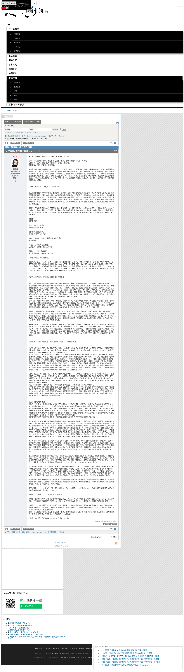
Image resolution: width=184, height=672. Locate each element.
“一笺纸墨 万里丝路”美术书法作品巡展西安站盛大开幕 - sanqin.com (126, 665)
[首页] (9, 25)
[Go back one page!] (3, 116)
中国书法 (47, 649)
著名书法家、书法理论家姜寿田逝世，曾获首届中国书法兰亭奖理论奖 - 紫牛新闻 (131, 662)
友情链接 (56, 649)
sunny (15, 156)
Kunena (64, 542)
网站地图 (64, 649)
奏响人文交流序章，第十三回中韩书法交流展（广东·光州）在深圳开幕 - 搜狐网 (130, 656)
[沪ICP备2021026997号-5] (70, 658)
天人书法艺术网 (57, 653)
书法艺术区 (52, 136)
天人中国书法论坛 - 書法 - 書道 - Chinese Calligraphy (27, 136)
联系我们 (73, 649)
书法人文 (61, 136)
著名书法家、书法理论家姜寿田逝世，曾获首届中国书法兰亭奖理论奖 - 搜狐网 (130, 659)
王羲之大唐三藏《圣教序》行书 (19, 630)
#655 (115, 151)
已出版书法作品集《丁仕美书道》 (20, 623)
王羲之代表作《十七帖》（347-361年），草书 (24, 632)
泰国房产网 (90, 649)
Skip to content (11, 110)
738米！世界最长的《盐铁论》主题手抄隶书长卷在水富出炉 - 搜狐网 (127, 653)
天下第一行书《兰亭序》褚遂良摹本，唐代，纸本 (26, 635)
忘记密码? (8, 133)
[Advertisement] (32, 569)
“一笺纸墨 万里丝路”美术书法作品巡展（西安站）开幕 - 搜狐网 (124, 650)
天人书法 (38, 649)
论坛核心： (58, 542)
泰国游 (81, 649)
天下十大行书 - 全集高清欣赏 (18, 628)
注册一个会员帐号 (31, 133)
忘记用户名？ (18, 133)
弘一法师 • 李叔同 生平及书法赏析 (20, 625)
